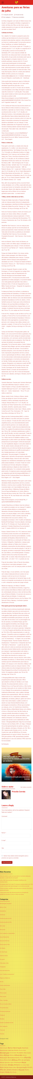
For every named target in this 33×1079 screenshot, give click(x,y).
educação (4, 1058)
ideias (12, 1062)
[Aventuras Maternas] (16, 2)
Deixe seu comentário (18, 17)
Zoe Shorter (13, 1072)
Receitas (2, 1019)
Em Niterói (2, 948)
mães (11, 1065)
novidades (23, 1065)
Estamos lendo (4, 955)
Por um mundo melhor (6, 1004)
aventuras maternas (7, 1050)
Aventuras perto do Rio (6, 918)
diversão (18, 1055)
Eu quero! (2, 959)
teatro (27, 1070)
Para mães (3, 989)
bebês (17, 1050)
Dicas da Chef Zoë (4, 940)
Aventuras (2, 914)
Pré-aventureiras (4, 1007)
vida (7, 1072)
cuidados (20, 1053)
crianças (5, 1053)
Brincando (2, 929)
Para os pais (3, 993)
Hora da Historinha (5, 970)
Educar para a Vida (5, 944)
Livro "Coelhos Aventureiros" (7, 974)
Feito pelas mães (4, 963)
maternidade (4, 1065)
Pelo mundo (3, 996)
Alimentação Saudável (5, 903)
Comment (4, 816)
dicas (7, 1055)
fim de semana (24, 1060)
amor (11, 1048)
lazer (24, 1062)
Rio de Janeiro (6, 1070)
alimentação (4, 1048)
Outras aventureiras (5, 985)
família (28, 1058)
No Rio (1, 981)
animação (18, 1048)
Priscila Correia (19, 14)
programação (22, 1067)
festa (2, 1060)
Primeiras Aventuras (5, 1011)
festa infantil (8, 1060)
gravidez (7, 1062)
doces (25, 1055)
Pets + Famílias (4, 1000)
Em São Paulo (3, 952)
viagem (3, 1072)
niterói (17, 1065)
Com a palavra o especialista (7, 933)
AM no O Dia (3, 907)
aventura (25, 1048)
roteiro (15, 1070)
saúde (21, 1070)
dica (2, 1055)
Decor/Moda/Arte (4, 937)
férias (2, 1062)
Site (3, 848)
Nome (4, 833)
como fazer (23, 1050)
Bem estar (2, 926)
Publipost (2, 1015)
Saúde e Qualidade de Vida (6, 1022)
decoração (28, 1053)
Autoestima (3, 911)
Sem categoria (6, 17)
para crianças (5, 1067)
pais (28, 1065)
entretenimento (14, 1058)
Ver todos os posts (26, 787)
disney (12, 1055)
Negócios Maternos (5, 978)
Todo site (2, 1030)
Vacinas (2, 1033)
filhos (15, 1060)
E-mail (4, 840)
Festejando (3, 966)
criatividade (13, 1053)
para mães (13, 1067)
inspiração (18, 1062)
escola (22, 1057)
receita (30, 1067)
